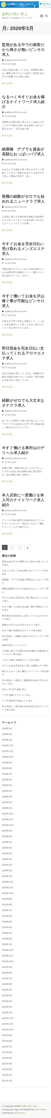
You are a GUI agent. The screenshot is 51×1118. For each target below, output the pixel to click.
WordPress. (20, 1113)
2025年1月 (7, 808)
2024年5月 (7, 853)
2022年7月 (7, 978)
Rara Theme (41, 1109)
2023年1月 (7, 944)
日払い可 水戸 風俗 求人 (14, 689)
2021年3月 (7, 1069)
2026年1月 (7, 740)
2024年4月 (7, 859)
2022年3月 (7, 1001)
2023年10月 (7, 893)
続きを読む (7, 83)
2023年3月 (7, 933)
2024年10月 (7, 825)
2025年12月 (7, 745)
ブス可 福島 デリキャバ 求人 (16, 695)
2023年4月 (7, 927)
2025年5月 (7, 785)
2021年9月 (7, 1035)
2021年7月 (7, 1046)
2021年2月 (7, 1075)
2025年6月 (7, 779)
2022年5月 (7, 990)
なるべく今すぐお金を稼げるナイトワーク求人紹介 (23, 102)
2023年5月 (7, 921)
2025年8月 (7, 768)
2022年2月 (7, 1007)
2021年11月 (7, 1024)
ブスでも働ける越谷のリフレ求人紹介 (21, 660)
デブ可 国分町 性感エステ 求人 (17, 701)
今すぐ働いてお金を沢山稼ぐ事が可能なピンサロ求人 (23, 301)
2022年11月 (7, 956)
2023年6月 (7, 916)
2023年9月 (7, 899)
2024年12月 (7, 814)
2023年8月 (7, 904)
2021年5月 (7, 1058)
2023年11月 (7, 887)
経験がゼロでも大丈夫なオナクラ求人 (21, 625)
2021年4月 (7, 1063)
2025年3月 (7, 796)
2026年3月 (7, 728)
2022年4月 (7, 995)
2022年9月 (7, 967)
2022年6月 (7, 984)
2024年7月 (7, 842)
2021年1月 (7, 1081)
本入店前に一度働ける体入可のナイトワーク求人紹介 (23, 500)
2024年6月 (7, 848)
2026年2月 (7, 734)
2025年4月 (7, 791)
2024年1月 (7, 876)
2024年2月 (7, 870)
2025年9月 (7, 762)
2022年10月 (7, 961)
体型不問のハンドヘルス (14, 645)
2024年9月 (7, 831)
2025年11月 (7, 751)
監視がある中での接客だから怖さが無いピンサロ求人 (23, 50)
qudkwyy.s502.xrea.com (16, 60)
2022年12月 (7, 950)
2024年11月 (7, 819)
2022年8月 (7, 973)
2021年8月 (7, 1041)
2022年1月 (7, 1012)
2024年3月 (7, 865)
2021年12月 (7, 1018)
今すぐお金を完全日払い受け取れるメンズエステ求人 (23, 249)
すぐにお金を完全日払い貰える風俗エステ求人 (25, 665)
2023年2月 (7, 938)
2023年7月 (7, 910)
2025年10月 (7, 757)
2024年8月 (7, 836)
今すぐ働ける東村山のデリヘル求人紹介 (22, 630)
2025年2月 (7, 802)
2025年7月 (7, 774)
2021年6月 (7, 1052)
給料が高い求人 (15, 14)
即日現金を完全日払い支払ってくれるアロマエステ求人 (23, 353)
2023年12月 (7, 882)
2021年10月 (7, 1029)
